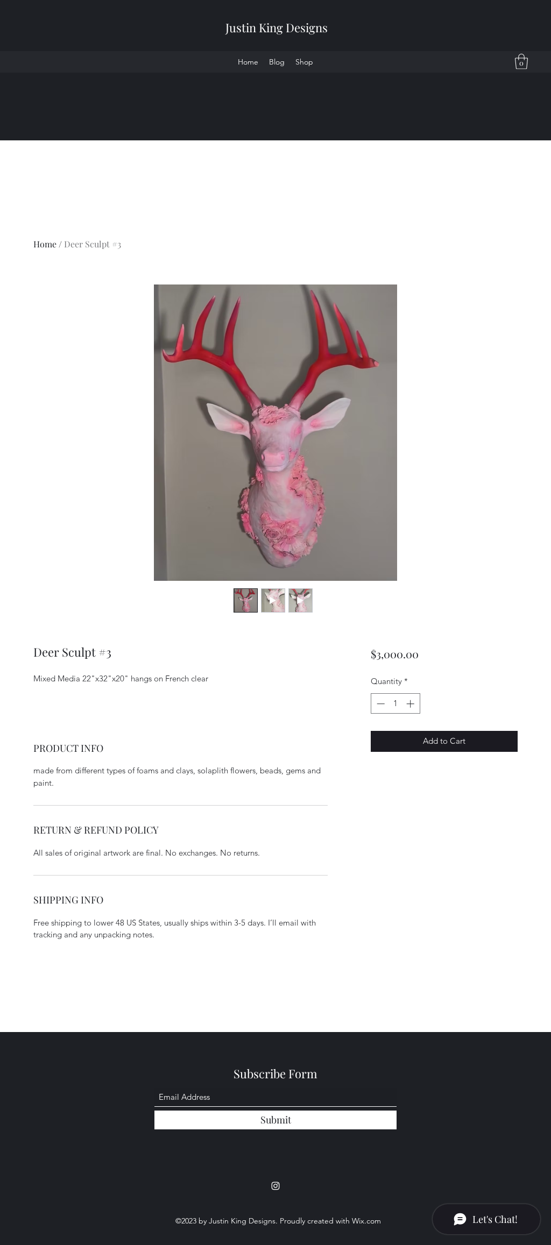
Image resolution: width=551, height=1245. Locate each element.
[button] (521, 61)
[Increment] (411, 704)
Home (44, 244)
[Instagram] (275, 1185)
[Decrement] (379, 704)
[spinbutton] (395, 704)
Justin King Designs (276, 27)
